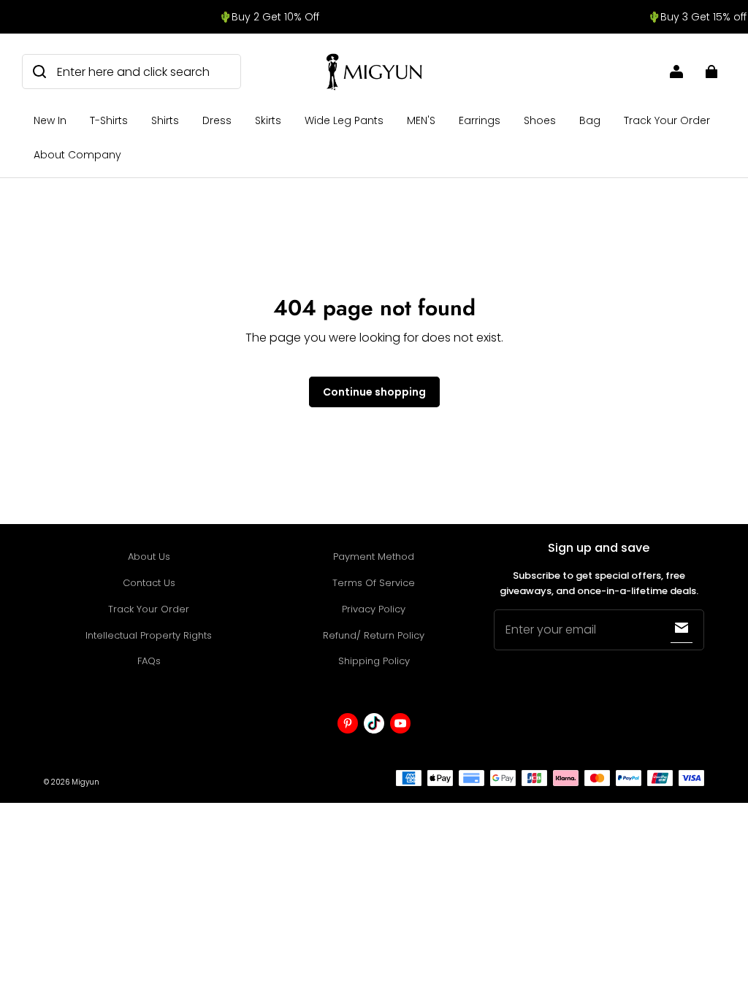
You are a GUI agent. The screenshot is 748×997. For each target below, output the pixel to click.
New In (50, 120)
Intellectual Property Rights (148, 635)
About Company (77, 154)
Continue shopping (374, 392)
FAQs (149, 661)
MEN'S (421, 120)
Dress (217, 120)
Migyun (85, 782)
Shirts (165, 120)
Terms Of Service (373, 583)
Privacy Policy (373, 609)
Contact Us (149, 583)
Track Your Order (667, 120)
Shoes (540, 120)
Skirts (268, 120)
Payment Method (373, 556)
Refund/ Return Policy (373, 635)
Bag (589, 120)
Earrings (479, 120)
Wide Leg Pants (344, 120)
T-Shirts (109, 120)
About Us (149, 556)
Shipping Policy (374, 661)
